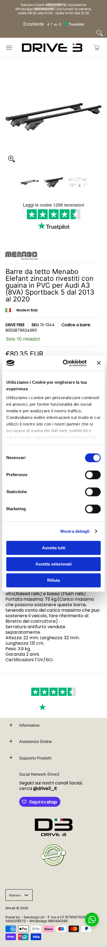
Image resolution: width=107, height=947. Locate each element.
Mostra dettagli (75, 531)
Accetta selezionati (53, 564)
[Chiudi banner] (99, 363)
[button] (97, 47)
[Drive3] (52, 48)
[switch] (93, 474)
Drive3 (10, 908)
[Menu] (8, 47)
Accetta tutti (53, 547)
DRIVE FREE (15, 325)
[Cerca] (99, 33)
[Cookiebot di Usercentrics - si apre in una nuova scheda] (65, 363)
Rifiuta (53, 580)
